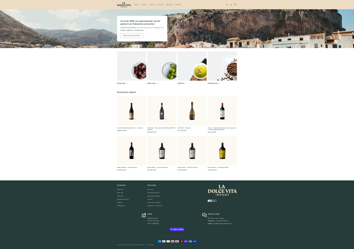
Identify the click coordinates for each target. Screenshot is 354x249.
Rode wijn (121, 83)
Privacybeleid (150, 244)
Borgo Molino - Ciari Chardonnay (157, 167)
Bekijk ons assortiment (131, 35)
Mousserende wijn (123, 199)
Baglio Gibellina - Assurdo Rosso (127, 167)
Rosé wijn (120, 196)
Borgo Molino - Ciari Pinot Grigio (188, 167)
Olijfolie (181, 83)
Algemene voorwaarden (155, 205)
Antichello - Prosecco (184, 128)
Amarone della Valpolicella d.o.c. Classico (130, 128)
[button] (144, 5)
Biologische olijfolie (153, 196)
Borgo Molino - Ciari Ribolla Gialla (218, 167)
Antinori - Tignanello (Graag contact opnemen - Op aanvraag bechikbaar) (222, 128)
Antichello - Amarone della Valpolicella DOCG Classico (161, 128)
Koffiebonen (213, 83)
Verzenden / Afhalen (154, 202)
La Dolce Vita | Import (128, 244)
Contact (149, 199)
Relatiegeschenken (153, 192)
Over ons (150, 189)
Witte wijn (151, 83)
